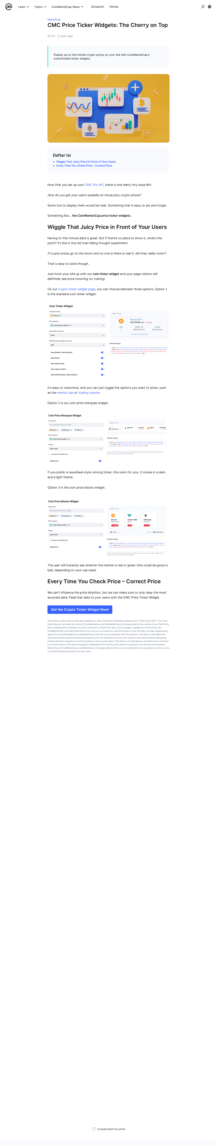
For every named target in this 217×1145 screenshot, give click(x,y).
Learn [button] (21, 6)
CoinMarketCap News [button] (66, 6)
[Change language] (209, 6)
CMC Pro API (94, 185)
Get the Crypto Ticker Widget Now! (80, 609)
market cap (65, 392)
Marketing (53, 19)
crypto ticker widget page (76, 289)
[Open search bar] (202, 6)
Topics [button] (38, 6)
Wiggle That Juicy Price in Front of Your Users (86, 161)
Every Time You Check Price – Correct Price (84, 165)
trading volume (89, 392)
